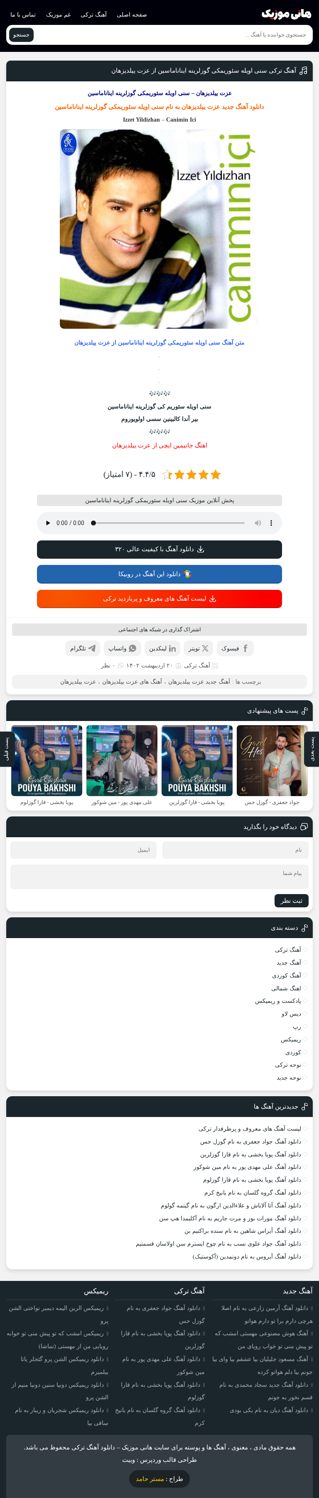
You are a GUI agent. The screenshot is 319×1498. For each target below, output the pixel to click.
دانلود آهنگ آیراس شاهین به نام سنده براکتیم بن (242, 1231)
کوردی (293, 1052)
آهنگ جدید (289, 963)
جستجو (21, 35)
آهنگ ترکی (94, 15)
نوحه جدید (289, 1078)
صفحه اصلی (132, 15)
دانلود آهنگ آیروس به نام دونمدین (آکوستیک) (247, 1257)
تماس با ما (23, 15)
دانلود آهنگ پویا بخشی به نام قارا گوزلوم (252, 1180)
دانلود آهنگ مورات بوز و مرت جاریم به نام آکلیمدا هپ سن (230, 1218)
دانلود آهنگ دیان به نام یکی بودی (269, 1410)
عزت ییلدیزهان (201, 106)
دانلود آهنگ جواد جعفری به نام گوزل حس (250, 1142)
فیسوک (230, 648)
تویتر (194, 648)
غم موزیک (58, 15)
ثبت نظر (291, 900)
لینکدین (158, 648)
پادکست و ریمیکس (278, 1001)
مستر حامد (150, 1479)
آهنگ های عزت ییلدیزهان (132, 682)
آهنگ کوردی (286, 976)
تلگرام (78, 648)
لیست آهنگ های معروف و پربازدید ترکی (154, 598)
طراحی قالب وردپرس (168, 1459)
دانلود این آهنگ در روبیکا (149, 574)
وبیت (128, 1459)
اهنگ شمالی (286, 988)
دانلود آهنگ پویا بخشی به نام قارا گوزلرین (250, 1154)
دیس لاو (291, 1014)
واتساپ (117, 648)
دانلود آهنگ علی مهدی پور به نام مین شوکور (247, 1167)
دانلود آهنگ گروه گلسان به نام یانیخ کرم (252, 1193)
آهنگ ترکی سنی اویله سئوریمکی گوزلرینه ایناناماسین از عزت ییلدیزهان (203, 70)
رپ (297, 1027)
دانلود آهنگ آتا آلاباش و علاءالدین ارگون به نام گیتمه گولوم (231, 1205)
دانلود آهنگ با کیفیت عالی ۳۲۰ (154, 549)
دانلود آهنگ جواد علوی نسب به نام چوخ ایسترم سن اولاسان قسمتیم (218, 1244)
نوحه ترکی (288, 1065)
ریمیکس (291, 1039)
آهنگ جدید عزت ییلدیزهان (199, 682)
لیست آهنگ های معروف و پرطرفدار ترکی (250, 1129)
